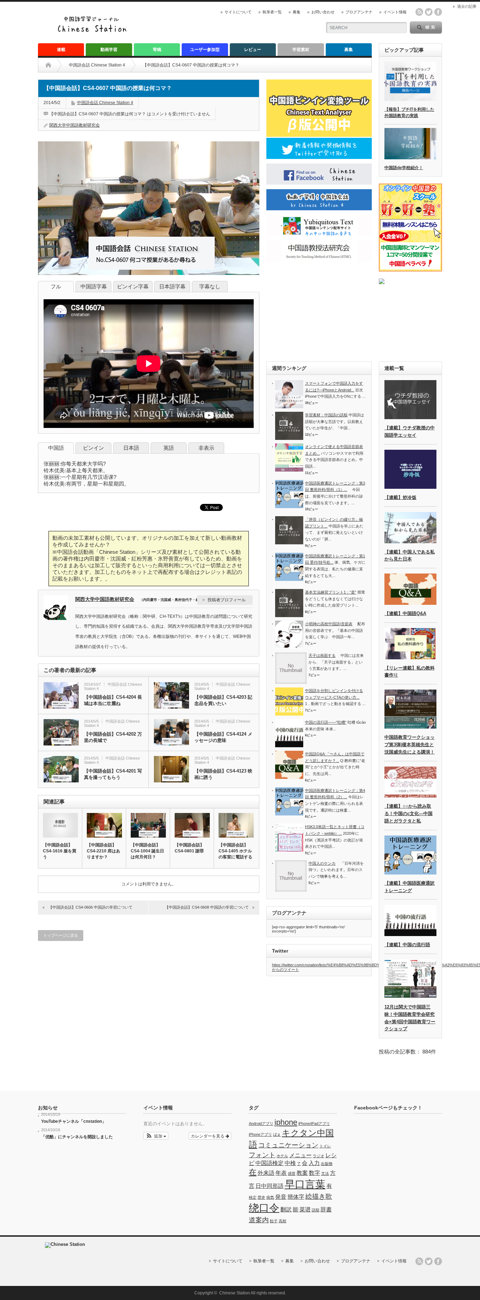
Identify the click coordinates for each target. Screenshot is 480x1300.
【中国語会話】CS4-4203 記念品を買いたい (223, 700)
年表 (281, 1173)
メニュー (300, 1155)
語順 (315, 1210)
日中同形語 (269, 1186)
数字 (314, 1173)
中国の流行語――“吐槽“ (325, 722)
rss (419, 12)
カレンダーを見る (208, 1136)
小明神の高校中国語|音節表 (328, 624)
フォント (262, 1155)
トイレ (325, 1146)
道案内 (259, 1220)
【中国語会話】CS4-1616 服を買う (59, 851)
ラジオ (318, 1156)
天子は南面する (322, 655)
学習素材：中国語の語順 (326, 415)
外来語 (266, 1173)
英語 (168, 448)
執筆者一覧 (272, 12)
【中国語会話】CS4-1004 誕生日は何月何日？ (147, 851)
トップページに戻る (60, 935)
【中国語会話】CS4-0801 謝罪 (189, 848)
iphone (285, 1122)
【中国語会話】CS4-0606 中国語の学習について (90, 907)
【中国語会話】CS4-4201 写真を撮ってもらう (113, 774)
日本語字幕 (172, 286)
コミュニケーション (288, 1145)
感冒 (292, 1173)
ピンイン (93, 448)
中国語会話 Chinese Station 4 (97, 65)
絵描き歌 (318, 1196)
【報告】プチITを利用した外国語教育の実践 (409, 113)
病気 (270, 1197)
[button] (156, 1135)
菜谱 (305, 1209)
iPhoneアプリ (260, 1134)
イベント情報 (395, 12)
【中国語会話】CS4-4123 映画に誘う (223, 774)
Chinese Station (234, 1293)
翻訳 (286, 1209)
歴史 (261, 1197)
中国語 (56, 448)
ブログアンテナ (358, 12)
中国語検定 (269, 1163)
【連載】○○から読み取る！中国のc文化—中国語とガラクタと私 (408, 813)
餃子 (274, 1221)
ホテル (282, 1156)
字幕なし (209, 286)
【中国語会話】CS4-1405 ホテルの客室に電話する (235, 851)
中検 (290, 1163)
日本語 (131, 448)
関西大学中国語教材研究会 (74, 125)
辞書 (326, 1209)
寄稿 (157, 49)
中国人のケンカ (322, 863)
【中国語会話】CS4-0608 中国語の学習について (207, 907)
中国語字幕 (93, 286)
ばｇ (277, 1134)
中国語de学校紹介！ (403, 167)
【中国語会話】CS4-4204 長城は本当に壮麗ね (113, 700)
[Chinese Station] (94, 31)
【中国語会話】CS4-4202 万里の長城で (113, 737)
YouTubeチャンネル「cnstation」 (73, 1121)
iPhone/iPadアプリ (314, 1123)
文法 (325, 1173)
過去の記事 (466, 6)
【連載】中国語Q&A (405, 613)
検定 (253, 1197)
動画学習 (108, 49)
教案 (302, 1173)
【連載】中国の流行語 (407, 944)
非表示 (206, 448)
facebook (438, 12)
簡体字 (295, 1197)
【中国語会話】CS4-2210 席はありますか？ (103, 851)
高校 (282, 1221)
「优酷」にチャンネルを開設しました (77, 1136)
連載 (61, 49)
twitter (429, 12)
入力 (314, 1163)
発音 (280, 1197)
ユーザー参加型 (205, 49)
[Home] (53, 65)
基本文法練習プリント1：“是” (330, 592)
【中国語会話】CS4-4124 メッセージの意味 (223, 737)
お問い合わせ (323, 12)
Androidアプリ (261, 1123)
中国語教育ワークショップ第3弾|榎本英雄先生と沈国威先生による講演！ (409, 745)
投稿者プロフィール (227, 599)
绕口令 (264, 1207)
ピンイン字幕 (133, 286)
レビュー (252, 49)
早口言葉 (305, 1184)
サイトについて (238, 12)
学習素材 (300, 49)
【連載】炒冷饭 (400, 497)
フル (56, 286)
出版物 (326, 1163)
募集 (296, 12)
